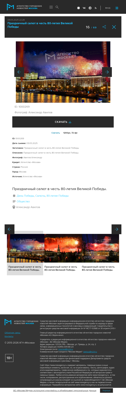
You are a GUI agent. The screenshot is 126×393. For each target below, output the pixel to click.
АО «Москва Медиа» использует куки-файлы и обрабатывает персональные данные (54, 390)
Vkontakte (84, 8)
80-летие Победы (58, 195)
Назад (19, 72)
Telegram (90, 8)
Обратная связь (12, 332)
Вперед (107, 72)
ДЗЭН (78, 8)
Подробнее (25, 253)
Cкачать (55, 133)
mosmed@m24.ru (65, 349)
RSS (95, 8)
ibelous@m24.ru (90, 352)
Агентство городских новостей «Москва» (24, 7)
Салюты (40, 195)
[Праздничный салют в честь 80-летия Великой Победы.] (63, 72)
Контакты (9, 336)
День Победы (25, 195)
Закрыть (114, 27)
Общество (23, 201)
